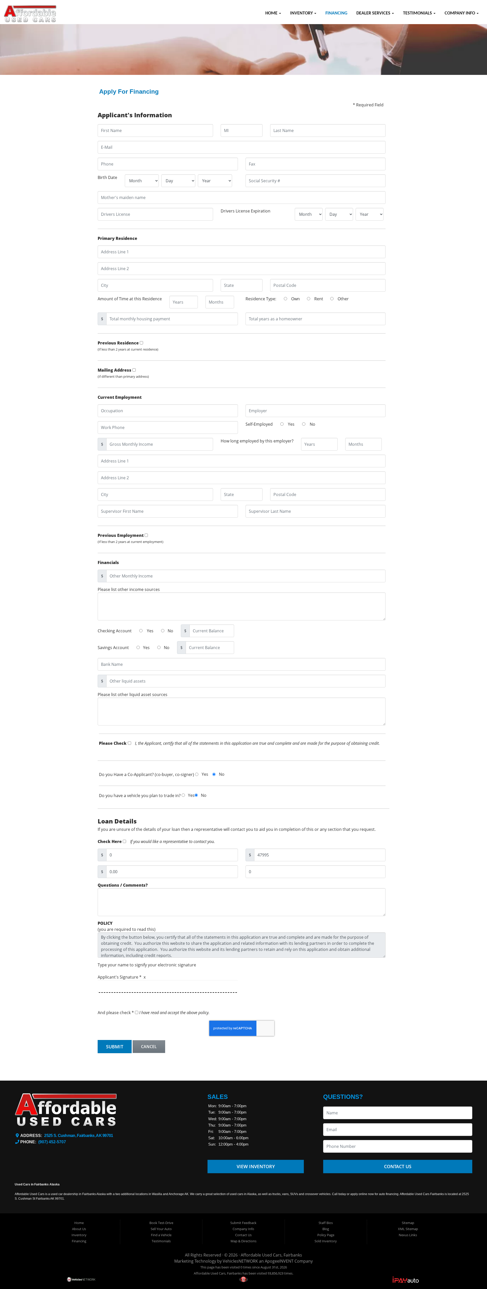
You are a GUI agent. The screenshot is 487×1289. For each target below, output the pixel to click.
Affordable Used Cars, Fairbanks (271, 1255)
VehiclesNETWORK (240, 1261)
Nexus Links (408, 1235)
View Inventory (256, 1166)
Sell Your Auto (161, 1229)
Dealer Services (373, 13)
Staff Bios (326, 1222)
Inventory (302, 13)
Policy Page (325, 1235)
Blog (325, 1229)
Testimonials (418, 13)
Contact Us (397, 1166)
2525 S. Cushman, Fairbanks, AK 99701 (78, 1135)
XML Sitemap (408, 1229)
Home (272, 13)
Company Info (460, 13)
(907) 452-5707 (52, 1142)
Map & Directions (243, 1241)
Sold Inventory (326, 1241)
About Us (79, 1229)
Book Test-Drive (161, 1222)
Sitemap (408, 1222)
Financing (336, 13)
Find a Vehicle (161, 1235)
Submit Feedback (243, 1222)
